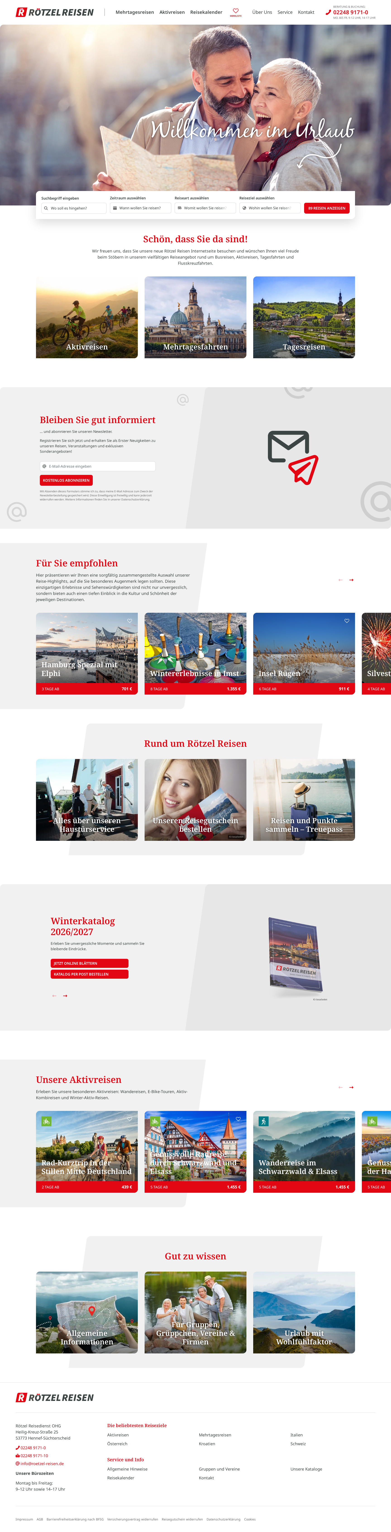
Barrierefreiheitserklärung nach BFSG (75, 1519)
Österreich (117, 1443)
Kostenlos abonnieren (66, 480)
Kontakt (306, 12)
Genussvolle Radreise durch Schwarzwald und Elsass (193, 1162)
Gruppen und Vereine (219, 1469)
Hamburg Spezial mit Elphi (79, 669)
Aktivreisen (118, 1435)
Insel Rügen (279, 673)
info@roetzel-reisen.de (42, 1463)
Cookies (250, 1519)
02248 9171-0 (33, 1447)
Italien (297, 1435)
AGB (40, 1519)
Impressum (24, 1519)
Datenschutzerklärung (224, 1519)
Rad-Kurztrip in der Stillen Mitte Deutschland (86, 1167)
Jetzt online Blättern (75, 963)
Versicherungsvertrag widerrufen (132, 1519)
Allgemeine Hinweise (127, 1469)
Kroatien (207, 1443)
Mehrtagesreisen (135, 12)
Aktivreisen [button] (172, 12)
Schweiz (298, 1443)
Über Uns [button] (262, 12)
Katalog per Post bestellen (81, 974)
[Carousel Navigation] (346, 580)
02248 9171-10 (34, 1455)
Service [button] (285, 12)
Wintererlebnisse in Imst (194, 673)
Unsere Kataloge (306, 1469)
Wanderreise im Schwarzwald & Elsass (298, 1167)
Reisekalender (206, 12)
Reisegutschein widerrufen (182, 1519)
